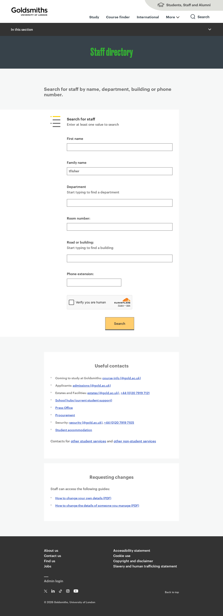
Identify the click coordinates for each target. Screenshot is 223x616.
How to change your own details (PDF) (83, 498)
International (148, 16)
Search (200, 20)
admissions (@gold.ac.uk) (92, 385)
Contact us (52, 555)
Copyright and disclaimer (133, 560)
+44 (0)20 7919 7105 (119, 422)
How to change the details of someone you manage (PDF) (97, 505)
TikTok (60, 591)
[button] (209, 29)
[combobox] (119, 203)
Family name (76, 162)
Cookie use (121, 555)
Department (76, 186)
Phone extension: (80, 273)
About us (51, 550)
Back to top (172, 592)
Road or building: (80, 242)
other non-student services (135, 441)
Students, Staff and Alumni (179, 5)
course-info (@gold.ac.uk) (121, 378)
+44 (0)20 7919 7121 (135, 393)
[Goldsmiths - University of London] (29, 11)
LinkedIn (53, 591)
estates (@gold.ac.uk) (103, 393)
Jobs (47, 566)
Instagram (67, 591)
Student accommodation (73, 430)
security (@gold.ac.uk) (86, 422)
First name (75, 138)
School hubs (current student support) (83, 400)
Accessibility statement (131, 550)
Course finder (118, 16)
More (170, 16)
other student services (88, 441)
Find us (49, 560)
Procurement (65, 415)
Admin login (53, 581)
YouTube (76, 591)
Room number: (78, 218)
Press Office (64, 407)
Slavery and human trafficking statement (145, 566)
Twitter (45, 591)
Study (94, 16)
